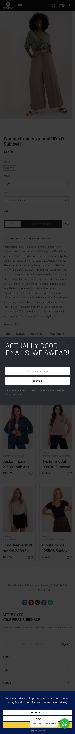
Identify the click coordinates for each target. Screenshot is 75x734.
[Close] (69, 342)
